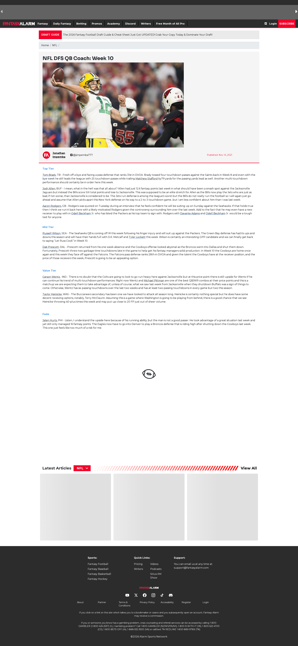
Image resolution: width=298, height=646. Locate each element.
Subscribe (286, 23)
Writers (138, 569)
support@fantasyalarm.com (191, 567)
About (80, 602)
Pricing (138, 564)
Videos (154, 564)
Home (45, 45)
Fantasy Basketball (99, 573)
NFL (54, 45)
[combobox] (82, 468)
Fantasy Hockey (97, 578)
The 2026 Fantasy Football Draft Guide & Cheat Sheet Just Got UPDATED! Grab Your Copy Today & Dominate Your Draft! (137, 34)
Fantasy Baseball (98, 569)
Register (186, 602)
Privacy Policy (147, 602)
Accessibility (167, 602)
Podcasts (155, 569)
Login (273, 23)
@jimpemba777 (83, 155)
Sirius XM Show (155, 575)
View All (249, 468)
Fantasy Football (98, 564)
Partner (102, 602)
